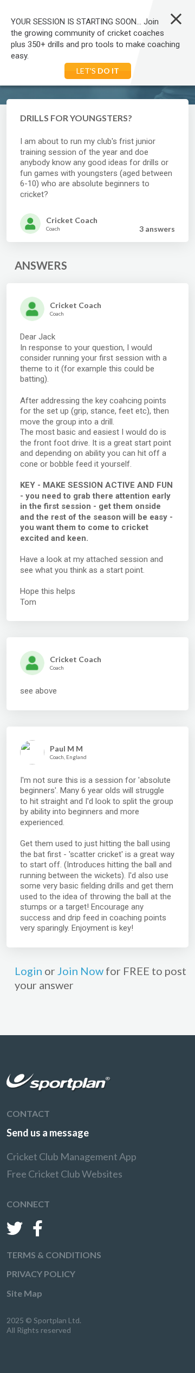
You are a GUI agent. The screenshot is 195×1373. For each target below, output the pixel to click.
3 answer (157, 228)
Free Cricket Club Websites (64, 1174)
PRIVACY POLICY (40, 1274)
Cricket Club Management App (71, 1156)
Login (28, 970)
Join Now (80, 970)
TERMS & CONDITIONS (53, 1255)
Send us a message (47, 1133)
